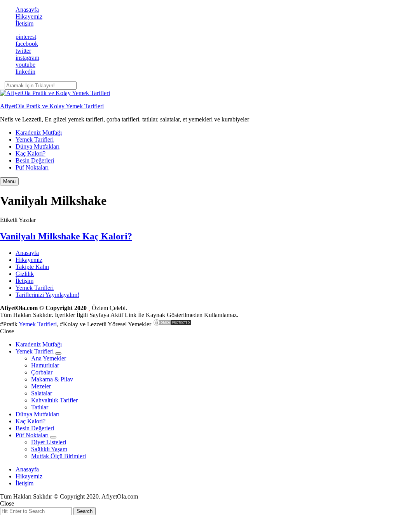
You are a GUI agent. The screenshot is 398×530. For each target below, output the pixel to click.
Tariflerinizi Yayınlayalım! (47, 294)
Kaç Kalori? (30, 153)
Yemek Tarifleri (35, 139)
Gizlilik (25, 273)
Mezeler (41, 386)
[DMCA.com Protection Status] (172, 324)
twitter (23, 50)
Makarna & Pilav (52, 379)
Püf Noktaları (32, 167)
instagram (27, 57)
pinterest (26, 36)
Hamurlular (45, 365)
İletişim (24, 23)
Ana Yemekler (48, 358)
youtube (25, 64)
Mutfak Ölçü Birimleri (58, 456)
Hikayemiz (29, 16)
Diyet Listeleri (48, 442)
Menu (9, 181)
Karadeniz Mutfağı (39, 132)
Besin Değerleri (35, 160)
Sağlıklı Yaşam (49, 449)
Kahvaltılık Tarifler (54, 400)
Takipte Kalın (32, 266)
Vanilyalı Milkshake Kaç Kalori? (66, 236)
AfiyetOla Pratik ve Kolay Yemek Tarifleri (52, 106)
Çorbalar (41, 372)
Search (85, 511)
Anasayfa (27, 9)
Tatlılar (39, 407)
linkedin (25, 71)
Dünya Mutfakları (37, 146)
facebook (27, 43)
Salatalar (41, 393)
